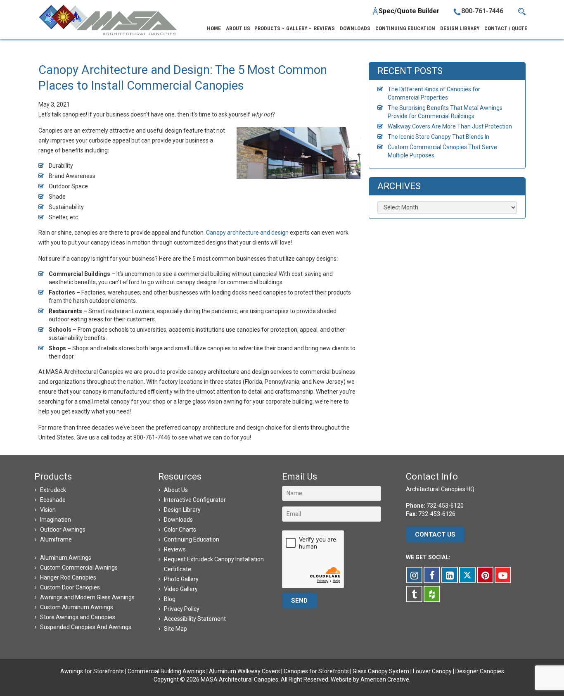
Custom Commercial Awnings (79, 567)
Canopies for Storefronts (316, 671)
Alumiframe (56, 539)
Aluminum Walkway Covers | (246, 671)
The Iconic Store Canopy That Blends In (438, 136)
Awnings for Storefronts (92, 671)
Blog (169, 599)
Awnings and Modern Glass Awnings (87, 597)
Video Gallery (181, 589)
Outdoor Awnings (62, 529)
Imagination (55, 519)
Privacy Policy (181, 609)
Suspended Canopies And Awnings (85, 627)
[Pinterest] (485, 575)
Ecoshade (53, 499)
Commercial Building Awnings (166, 671)
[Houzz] (432, 594)
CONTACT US (435, 534)
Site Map (175, 628)
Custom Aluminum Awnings (76, 607)
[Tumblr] (414, 594)
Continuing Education (191, 539)
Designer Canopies (479, 671)
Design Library (182, 509)
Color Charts (180, 529)
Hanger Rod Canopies (68, 577)
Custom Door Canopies (70, 587)
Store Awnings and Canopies (77, 617)
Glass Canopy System (381, 671)
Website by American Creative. (370, 679)
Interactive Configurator (195, 499)
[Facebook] (432, 575)
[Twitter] (467, 575)
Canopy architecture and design (247, 232)
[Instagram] (414, 575)
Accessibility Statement (195, 618)
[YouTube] (503, 575)
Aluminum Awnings (65, 557)
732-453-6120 (445, 505)
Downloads (178, 519)
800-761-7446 (482, 11)
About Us (176, 490)
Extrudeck (53, 490)
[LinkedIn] (449, 575)
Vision (48, 509)
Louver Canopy (432, 671)
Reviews (175, 549)
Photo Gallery (181, 579)
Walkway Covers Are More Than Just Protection (450, 126)
